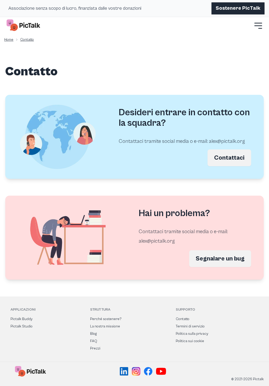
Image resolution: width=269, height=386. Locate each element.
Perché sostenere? (106, 319)
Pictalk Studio (22, 326)
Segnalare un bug (220, 258)
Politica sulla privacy (192, 334)
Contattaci (229, 157)
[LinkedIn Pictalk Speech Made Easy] (125, 371)
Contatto (27, 40)
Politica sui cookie (190, 341)
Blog (93, 334)
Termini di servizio (190, 326)
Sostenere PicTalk (238, 8)
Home (8, 40)
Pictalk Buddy (22, 319)
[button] (258, 25)
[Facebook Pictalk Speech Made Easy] (149, 371)
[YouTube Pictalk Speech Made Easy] (161, 371)
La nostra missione (105, 326)
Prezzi (95, 348)
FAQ (93, 341)
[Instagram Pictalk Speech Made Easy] (137, 371)
